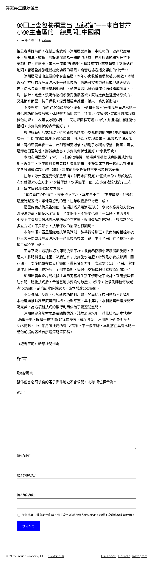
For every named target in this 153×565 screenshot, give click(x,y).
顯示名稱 (24, 455)
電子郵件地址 (27, 475)
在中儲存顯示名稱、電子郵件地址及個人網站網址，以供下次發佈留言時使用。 (78, 515)
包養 (32, 194)
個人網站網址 (26, 495)
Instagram (139, 556)
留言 (21, 392)
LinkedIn (124, 556)
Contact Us (56, 556)
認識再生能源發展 (22, 7)
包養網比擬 (82, 88)
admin (46, 40)
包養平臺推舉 (41, 88)
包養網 (110, 95)
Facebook (108, 556)
